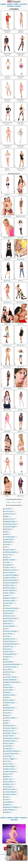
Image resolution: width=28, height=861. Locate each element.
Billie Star (8, 323)
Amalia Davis (10, 537)
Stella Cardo (10, 703)
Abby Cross (9, 769)
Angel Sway (9, 550)
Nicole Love (9, 616)
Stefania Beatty (11, 552)
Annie (7, 636)
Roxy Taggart (10, 759)
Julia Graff (9, 539)
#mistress (18, 502)
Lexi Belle (8, 431)
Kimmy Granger (11, 631)
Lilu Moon (9, 634)
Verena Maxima (11, 583)
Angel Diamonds (11, 754)
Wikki (7, 697)
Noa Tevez (9, 736)
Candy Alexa (21, 345)
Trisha (7, 674)
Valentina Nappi (11, 575)
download (10, 6)
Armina (7, 713)
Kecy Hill (8, 774)
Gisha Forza (9, 514)
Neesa (21, 409)
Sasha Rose (21, 452)
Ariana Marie (10, 626)
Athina (21, 388)
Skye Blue (9, 687)
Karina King (9, 672)
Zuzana (8, 649)
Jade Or (8, 657)
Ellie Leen (8, 779)
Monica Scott (10, 789)
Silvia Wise (9, 782)
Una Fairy (8, 555)
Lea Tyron (9, 764)
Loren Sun (9, 511)
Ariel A (7, 595)
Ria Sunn (8, 623)
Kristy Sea (9, 743)
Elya (6, 532)
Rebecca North (11, 570)
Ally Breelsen (8, 474)
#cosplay (8, 502)
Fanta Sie (8, 710)
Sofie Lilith (9, 652)
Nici (6, 659)
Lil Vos (7, 761)
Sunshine (21, 323)
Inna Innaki (9, 700)
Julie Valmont (21, 302)
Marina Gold (9, 695)
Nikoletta (8, 542)
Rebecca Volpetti (11, 807)
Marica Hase (10, 588)
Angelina (8, 565)
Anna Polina (9, 572)
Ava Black (8, 802)
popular (3, 4)
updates (10, 4)
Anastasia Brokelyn (12, 664)
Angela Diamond (21, 216)
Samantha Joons (11, 738)
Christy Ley (8, 302)
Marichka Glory (11, 618)
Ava (6, 629)
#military (14, 502)
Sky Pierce (9, 621)
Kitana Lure (9, 731)
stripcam (18, 6)
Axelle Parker (8, 366)
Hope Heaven (10, 771)
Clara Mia (8, 613)
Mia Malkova (10, 810)
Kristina (21, 474)
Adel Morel (7, 280)
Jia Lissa (8, 787)
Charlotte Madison (12, 751)
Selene (7, 812)
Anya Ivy (21, 431)
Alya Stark (21, 366)
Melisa (21, 194)
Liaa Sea (8, 748)
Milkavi (7, 777)
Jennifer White (10, 677)
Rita (8, 496)
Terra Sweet (8, 216)
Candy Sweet (10, 728)
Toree (7, 562)
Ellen (7, 516)
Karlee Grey (9, 726)
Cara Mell (8, 690)
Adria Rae (8, 662)
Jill (6, 547)
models (16, 4)
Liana (7, 799)
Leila (6, 720)
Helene (7, 805)
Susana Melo (8, 409)
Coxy (7, 797)
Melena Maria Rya (12, 682)
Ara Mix (8, 669)
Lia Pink (8, 509)
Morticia (8, 529)
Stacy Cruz (9, 519)
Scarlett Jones (10, 733)
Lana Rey (21, 237)
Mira (6, 705)
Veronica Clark (10, 667)
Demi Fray (9, 646)
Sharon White (10, 578)
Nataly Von (9, 784)
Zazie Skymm (10, 641)
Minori (7, 194)
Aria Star (8, 756)
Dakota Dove (10, 639)
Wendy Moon (10, 741)
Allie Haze (21, 496)
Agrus (7, 715)
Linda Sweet (10, 611)
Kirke (7, 557)
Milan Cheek (10, 560)
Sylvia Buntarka (11, 580)
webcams (23, 4)
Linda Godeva (8, 237)
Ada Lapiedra (10, 590)
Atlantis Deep (10, 794)
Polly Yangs (9, 593)
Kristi (7, 606)
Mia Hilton (8, 259)
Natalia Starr (10, 708)
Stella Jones (10, 585)
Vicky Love (9, 567)
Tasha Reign (9, 766)
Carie (8, 452)
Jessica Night (10, 527)
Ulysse (7, 544)
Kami (7, 534)
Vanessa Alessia (11, 608)
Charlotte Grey (10, 524)
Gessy (7, 685)
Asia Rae (8, 746)
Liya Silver (9, 603)
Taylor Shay (8, 345)
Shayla (7, 692)
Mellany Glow (10, 521)
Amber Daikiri (10, 718)
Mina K (21, 280)
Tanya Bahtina (10, 654)
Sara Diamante (10, 680)
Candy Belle (21, 259)
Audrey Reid (8, 388)
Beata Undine (10, 598)
